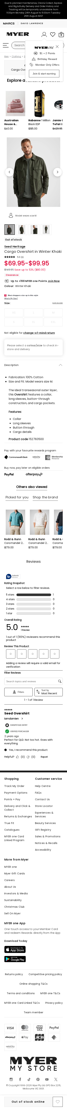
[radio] (13, 312)
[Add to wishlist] (58, 1102)
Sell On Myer (12, 913)
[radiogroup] (33, 317)
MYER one (10, 867)
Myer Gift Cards (14, 873)
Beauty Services (45, 823)
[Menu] (6, 45)
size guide (58, 303)
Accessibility (43, 850)
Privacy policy (54, 1003)
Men (6, 56)
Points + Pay (12, 799)
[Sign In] (44, 34)
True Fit (9, 823)
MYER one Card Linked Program (14, 838)
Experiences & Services (44, 814)
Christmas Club (14, 907)
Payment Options (15, 793)
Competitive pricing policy (45, 974)
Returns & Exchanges (18, 816)
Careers (9, 880)
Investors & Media (16, 893)
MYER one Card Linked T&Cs (22, 1003)
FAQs (38, 793)
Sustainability (13, 900)
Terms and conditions (21, 993)
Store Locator (44, 806)
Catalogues (11, 830)
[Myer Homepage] (18, 36)
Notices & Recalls (46, 843)
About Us (10, 887)
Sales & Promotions (48, 836)
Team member (33, 1012)
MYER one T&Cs (50, 993)
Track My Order (14, 786)
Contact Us (42, 799)
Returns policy (14, 974)
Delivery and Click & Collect (17, 808)
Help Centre (43, 786)
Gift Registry (43, 830)
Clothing (16, 56)
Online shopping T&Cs (33, 984)
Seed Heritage (14, 247)
